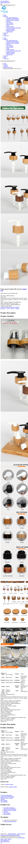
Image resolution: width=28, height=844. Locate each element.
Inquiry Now (10, 307)
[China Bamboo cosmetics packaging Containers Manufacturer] (4, 12)
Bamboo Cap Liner (7, 67)
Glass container (4, 801)
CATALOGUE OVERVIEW (7, 796)
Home (4, 63)
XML (5, 839)
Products (5, 64)
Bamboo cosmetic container (7, 797)
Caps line (3, 799)
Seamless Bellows (12, 833)
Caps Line (5, 66)
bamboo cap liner (9, 784)
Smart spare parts (21, 833)
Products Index (21, 837)
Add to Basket (16, 307)
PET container (4, 800)
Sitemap (9, 839)
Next (18, 308)
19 (16, 308)
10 (13, 308)
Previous (3, 308)
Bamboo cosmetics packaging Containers (10, 835)
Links (2, 839)
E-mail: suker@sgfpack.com (9, 821)
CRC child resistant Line (6, 795)
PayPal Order (4, 307)
